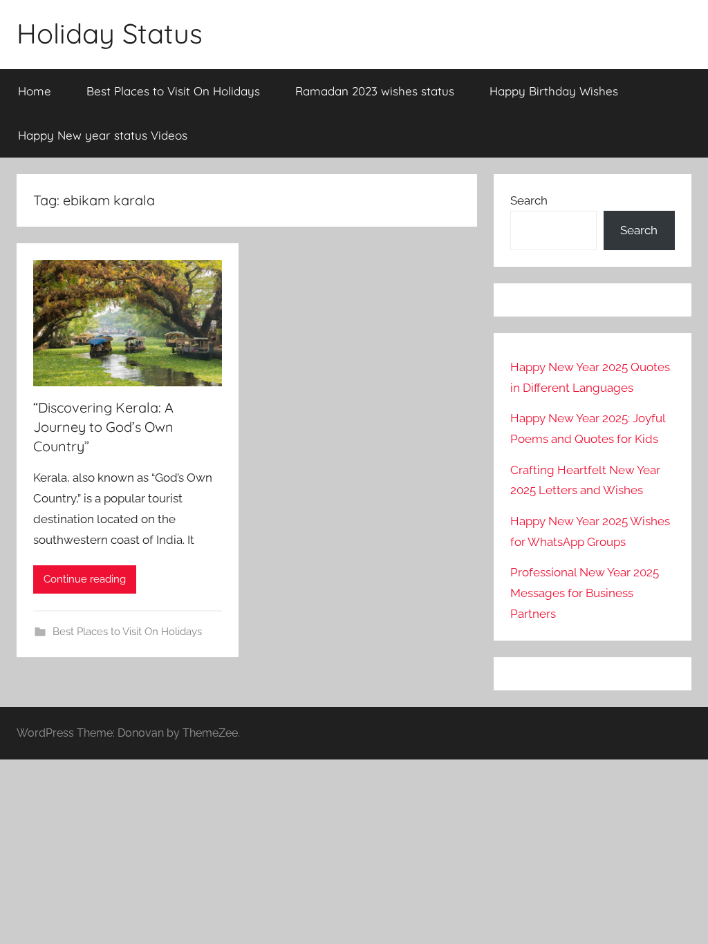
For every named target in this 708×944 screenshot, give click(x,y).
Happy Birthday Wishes (554, 91)
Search (529, 200)
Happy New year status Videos (102, 135)
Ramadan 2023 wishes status (374, 91)
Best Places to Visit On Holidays (173, 91)
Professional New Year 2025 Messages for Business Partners (584, 593)
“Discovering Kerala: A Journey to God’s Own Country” (103, 427)
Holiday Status (110, 33)
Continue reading (85, 579)
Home (34, 91)
